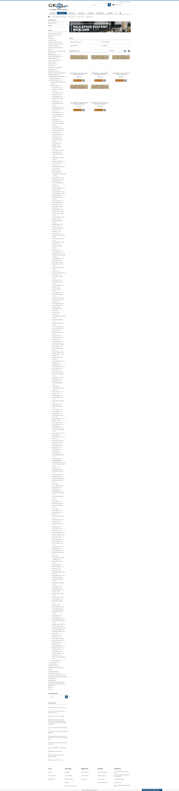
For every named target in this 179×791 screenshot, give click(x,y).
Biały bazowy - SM (57, 577)
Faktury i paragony (102, 775)
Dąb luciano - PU (57, 447)
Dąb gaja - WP (56, 170)
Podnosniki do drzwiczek (54, 35)
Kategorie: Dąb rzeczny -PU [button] (75, 42)
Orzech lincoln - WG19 (58, 328)
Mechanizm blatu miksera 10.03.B (55, 751)
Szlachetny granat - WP (58, 134)
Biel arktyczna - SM (57, 528)
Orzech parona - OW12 (58, 353)
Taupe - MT (55, 633)
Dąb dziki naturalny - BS (58, 478)
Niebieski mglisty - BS (58, 352)
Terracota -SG (56, 330)
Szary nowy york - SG (57, 177)
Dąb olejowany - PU (57, 588)
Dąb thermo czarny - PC (58, 640)
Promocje (50, 689)
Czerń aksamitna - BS (58, 541)
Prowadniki (50, 38)
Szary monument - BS (58, 462)
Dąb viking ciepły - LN (58, 202)
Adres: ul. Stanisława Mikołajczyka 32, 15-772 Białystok (122, 775)
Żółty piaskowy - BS (57, 195)
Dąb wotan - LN (56, 521)
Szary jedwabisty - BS (58, 618)
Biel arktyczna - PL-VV (58, 433)
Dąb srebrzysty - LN (57, 391)
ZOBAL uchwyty (51, 62)
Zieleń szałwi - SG (57, 208)
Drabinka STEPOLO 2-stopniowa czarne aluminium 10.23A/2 (56, 755)
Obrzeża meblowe (54, 80)
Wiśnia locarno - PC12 (58, 299)
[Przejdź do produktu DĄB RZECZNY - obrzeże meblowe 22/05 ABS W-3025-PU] (79, 64)
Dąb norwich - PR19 (57, 206)
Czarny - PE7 (56, 164)
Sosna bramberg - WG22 (58, 272)
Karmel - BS (55, 514)
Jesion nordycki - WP (57, 210)
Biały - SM (55, 508)
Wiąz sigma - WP (56, 260)
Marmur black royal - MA (58, 627)
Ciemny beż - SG (56, 274)
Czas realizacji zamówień (103, 782)
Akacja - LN (55, 393)
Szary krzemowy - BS (57, 424)
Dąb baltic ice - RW (57, 152)
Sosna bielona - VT (57, 368)
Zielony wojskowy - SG (58, 285)
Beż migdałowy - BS (57, 292)
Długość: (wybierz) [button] (74, 45)
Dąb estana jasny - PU (58, 366)
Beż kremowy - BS (57, 449)
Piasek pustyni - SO (57, 395)
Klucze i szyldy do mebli (53, 60)
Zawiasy (50, 36)
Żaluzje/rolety (51, 680)
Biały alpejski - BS (57, 491)
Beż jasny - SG (56, 249)
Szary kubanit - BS (57, 87)
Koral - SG (55, 310)
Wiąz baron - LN (56, 637)
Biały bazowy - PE (57, 548)
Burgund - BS (56, 271)
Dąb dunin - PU (56, 226)
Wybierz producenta (52, 22)
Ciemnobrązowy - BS (57, 114)
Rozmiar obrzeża (55, 660)
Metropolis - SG (56, 381)
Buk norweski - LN (57, 510)
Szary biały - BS (56, 435)
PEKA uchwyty (51, 64)
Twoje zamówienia (85, 772)
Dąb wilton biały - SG (58, 474)
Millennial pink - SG (57, 92)
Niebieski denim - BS (58, 107)
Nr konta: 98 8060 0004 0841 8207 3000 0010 (122, 786)
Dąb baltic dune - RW (58, 128)
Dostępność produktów (103, 772)
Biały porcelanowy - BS (58, 343)
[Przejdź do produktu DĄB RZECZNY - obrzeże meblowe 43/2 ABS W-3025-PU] (100, 93)
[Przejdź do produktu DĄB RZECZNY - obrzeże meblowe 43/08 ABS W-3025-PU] (79, 93)
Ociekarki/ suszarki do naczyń (55, 44)
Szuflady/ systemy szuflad (54, 33)
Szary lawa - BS (56, 370)
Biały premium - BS (57, 469)
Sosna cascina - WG (57, 372)
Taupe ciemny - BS (57, 101)
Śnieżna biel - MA (57, 586)
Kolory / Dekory (54, 85)
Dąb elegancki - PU (57, 422)
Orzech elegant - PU (57, 415)
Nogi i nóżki (51, 65)
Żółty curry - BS (56, 219)
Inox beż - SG (56, 312)
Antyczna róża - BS (57, 476)
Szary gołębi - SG (57, 411)
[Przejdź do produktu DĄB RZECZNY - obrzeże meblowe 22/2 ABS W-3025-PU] (121, 64)
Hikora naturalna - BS (58, 647)
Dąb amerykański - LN (58, 606)
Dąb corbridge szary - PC (58, 418)
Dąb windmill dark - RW (58, 217)
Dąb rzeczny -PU (57, 460)
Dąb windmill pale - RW (58, 242)
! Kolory (54, 359)
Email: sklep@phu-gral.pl (119, 779)
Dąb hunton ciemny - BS (58, 572)
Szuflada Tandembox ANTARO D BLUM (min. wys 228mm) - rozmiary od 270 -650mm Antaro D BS (58, 738)
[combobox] (100, 4)
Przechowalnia (84, 779)
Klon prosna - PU (57, 233)
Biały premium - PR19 (58, 211)
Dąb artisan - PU (56, 501)
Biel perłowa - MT (57, 615)
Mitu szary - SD (56, 568)
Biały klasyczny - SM (57, 121)
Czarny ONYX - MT (57, 649)
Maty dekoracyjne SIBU (53, 54)
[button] (83, 80)
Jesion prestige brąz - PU (58, 188)
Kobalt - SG (55, 186)
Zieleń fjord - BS (56, 204)
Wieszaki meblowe (52, 58)
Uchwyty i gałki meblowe (54, 56)
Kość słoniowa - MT (57, 626)
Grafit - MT (55, 573)
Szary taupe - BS (56, 127)
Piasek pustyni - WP (57, 224)
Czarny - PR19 (56, 190)
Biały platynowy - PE (57, 608)
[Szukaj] (109, 4)
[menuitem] (52, 14)
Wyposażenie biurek (53, 71)
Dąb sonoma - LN (57, 635)
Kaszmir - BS (56, 591)
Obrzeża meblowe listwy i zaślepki (56, 76)
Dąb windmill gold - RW (58, 193)
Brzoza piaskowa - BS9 (58, 109)
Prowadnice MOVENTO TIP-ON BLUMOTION (57, 747)
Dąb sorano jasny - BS (58, 534)
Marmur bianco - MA (58, 597)
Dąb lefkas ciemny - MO (58, 361)
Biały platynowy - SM (57, 638)
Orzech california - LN (58, 653)
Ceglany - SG (56, 339)
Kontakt (50, 772)
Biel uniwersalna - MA (58, 150)
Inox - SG (55, 417)
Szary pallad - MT (57, 487)
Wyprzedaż (50, 685)
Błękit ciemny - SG (57, 404)
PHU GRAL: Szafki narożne (54, 42)
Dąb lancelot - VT (57, 413)
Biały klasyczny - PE (57, 96)
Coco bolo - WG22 (57, 229)
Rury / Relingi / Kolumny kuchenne (56, 675)
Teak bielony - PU (57, 617)
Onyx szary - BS (56, 570)
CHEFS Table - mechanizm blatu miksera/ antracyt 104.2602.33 (56, 711)
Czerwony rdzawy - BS (58, 326)
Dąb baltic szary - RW (58, 303)
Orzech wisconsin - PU (58, 440)
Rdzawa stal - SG (57, 655)
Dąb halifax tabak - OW (58, 609)
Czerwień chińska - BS (58, 298)
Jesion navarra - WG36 (58, 344)
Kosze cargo (51, 40)
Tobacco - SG (56, 467)
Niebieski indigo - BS (57, 130)
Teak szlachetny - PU (57, 590)
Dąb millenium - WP (57, 251)
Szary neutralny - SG (57, 200)
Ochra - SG (55, 110)
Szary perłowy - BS (57, 409)
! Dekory (55, 314)
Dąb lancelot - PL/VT (57, 377)
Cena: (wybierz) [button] (104, 45)
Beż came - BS (56, 244)
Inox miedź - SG (56, 94)
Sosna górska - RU (57, 512)
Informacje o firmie (52, 775)
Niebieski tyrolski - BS (58, 503)
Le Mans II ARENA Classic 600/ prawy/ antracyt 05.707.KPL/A (57, 743)
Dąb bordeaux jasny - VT (58, 575)
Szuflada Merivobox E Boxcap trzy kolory (56, 707)
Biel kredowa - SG (57, 458)
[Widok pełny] (128, 51)
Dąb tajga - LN (56, 489)
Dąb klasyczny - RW (57, 357)
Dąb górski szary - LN (58, 546)
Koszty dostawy (101, 779)
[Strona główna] (58, 6)
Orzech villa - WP (57, 136)
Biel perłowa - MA (57, 642)
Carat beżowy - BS (57, 172)
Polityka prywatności (69, 779)
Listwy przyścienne (54, 662)
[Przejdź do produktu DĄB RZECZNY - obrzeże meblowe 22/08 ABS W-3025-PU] (100, 64)
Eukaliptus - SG (56, 231)
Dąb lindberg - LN (57, 651)
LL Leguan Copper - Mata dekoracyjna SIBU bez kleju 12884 (58, 732)
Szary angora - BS (57, 280)
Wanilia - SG (55, 355)
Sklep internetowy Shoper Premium (89, 790)
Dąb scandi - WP (56, 143)
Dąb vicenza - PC (57, 444)
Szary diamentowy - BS (58, 629)
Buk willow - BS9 (56, 132)
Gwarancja (67, 782)
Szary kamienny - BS (57, 305)
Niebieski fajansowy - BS (58, 532)
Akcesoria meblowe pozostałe (55, 682)
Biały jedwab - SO (57, 564)
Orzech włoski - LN (57, 379)
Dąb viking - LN (56, 119)
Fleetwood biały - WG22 (58, 191)
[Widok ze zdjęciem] (124, 51)
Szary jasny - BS (56, 526)
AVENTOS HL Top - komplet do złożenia (56, 716)
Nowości (50, 687)
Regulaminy (67, 772)
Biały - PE (55, 483)
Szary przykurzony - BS (58, 646)
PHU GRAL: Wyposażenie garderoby (56, 73)
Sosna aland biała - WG (58, 536)
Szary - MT (55, 555)
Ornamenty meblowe (53, 666)
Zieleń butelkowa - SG (58, 566)
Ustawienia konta (84, 775)
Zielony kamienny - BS (58, 253)
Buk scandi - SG (56, 537)
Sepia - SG (55, 390)
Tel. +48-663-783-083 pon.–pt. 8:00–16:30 (121, 772)
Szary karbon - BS (57, 137)
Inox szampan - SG (57, 341)
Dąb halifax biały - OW (58, 550)
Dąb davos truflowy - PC (58, 631)
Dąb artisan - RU (56, 530)
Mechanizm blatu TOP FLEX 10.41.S (55, 760)
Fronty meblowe (52, 664)
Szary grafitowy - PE (57, 599)
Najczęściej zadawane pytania (71, 786)
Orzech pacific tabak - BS (58, 624)
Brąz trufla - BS (56, 335)
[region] (100, 27)
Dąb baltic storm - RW (58, 179)
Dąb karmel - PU (56, 644)
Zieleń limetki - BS (57, 181)
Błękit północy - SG (57, 364)
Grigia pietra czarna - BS (58, 436)
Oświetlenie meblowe (53, 673)
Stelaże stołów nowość (53, 46)
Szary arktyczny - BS (57, 485)
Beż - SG (55, 499)
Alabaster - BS (56, 363)
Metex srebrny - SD (57, 442)
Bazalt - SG (55, 438)
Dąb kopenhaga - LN (57, 112)
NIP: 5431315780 (117, 782)
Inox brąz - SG (56, 287)
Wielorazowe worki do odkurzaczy (56, 684)
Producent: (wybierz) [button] (105, 42)
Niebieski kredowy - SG (58, 161)
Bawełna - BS (56, 145)
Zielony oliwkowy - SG (58, 258)
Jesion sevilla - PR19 (57, 262)
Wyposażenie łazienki (53, 74)
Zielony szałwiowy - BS (58, 228)
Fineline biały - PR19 (57, 337)
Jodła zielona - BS (57, 346)
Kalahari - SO (56, 420)
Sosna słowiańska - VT (58, 539)
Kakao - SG (55, 301)
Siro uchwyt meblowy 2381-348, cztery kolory (57, 727)
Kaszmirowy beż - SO (58, 519)
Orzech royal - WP (57, 163)
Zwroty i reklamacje (69, 775)
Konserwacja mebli (52, 671)
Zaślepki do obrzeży (54, 78)
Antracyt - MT (56, 604)
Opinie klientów (51, 779)
